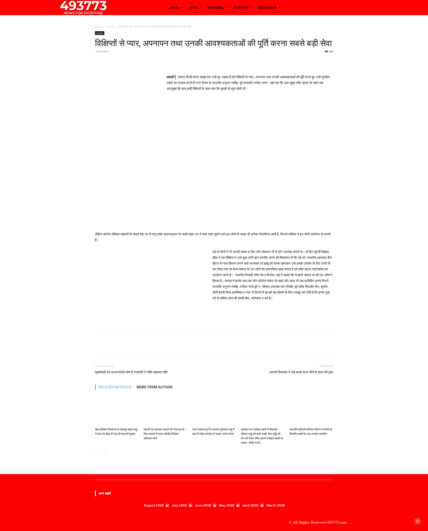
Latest (110, 27)
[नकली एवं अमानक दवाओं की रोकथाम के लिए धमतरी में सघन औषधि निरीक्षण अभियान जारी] (165, 411)
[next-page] (105, 452)
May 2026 (226, 505)
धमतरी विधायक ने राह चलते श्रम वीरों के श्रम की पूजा (301, 372)
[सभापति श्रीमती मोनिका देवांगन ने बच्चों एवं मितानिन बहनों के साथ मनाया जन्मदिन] (311, 411)
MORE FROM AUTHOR (155, 387)
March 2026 (275, 505)
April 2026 (250, 505)
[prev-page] (98, 452)
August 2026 (154, 505)
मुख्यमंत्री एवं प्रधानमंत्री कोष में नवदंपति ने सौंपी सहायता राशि (131, 372)
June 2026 (203, 505)
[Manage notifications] (417, 521)
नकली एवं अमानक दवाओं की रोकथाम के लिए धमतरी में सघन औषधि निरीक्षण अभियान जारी (164, 434)
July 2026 (179, 505)
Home (99, 27)
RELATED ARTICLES (115, 387)
